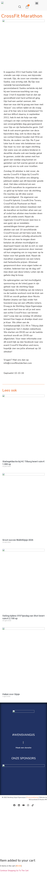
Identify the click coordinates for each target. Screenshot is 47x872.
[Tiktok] (32, 805)
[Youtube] (23, 805)
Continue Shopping (8, 870)
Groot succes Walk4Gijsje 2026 (17, 540)
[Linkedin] (19, 805)
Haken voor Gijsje (11, 694)
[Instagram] (28, 805)
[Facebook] (14, 805)
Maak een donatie (23, 747)
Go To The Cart (22, 870)
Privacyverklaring (32, 797)
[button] (37, 3)
